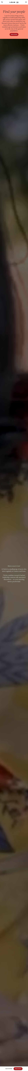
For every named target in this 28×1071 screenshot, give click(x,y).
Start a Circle (14, 34)
